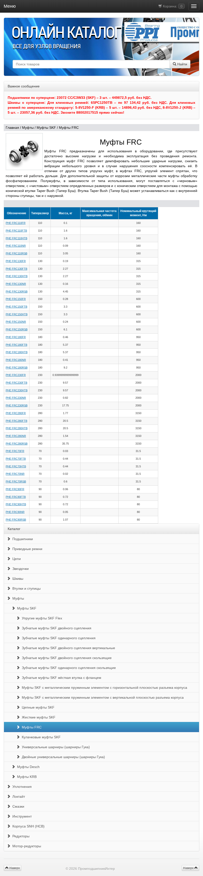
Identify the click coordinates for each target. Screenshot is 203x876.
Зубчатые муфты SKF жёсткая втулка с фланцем (60, 678)
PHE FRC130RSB (16, 291)
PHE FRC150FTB (16, 306)
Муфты (28, 128)
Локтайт (17, 796)
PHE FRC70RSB (16, 481)
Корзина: (172, 6)
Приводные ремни (26, 549)
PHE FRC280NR (16, 435)
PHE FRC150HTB (16, 314)
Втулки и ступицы (25, 588)
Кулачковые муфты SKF (40, 737)
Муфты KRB (26, 777)
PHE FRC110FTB (16, 230)
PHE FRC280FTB (16, 420)
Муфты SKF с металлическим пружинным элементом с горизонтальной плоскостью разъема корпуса (103, 688)
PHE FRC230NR (16, 397)
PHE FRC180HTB (16, 352)
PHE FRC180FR (16, 337)
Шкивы (16, 579)
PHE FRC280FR (16, 413)
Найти (181, 64)
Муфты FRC (69, 128)
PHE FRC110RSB (16, 253)
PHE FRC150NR (16, 321)
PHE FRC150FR (16, 298)
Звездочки (19, 569)
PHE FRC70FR (15, 451)
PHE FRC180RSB (16, 367)
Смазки (17, 806)
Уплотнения (21, 787)
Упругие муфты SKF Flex (41, 618)
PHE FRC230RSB (16, 405)
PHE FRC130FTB (16, 268)
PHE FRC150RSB (16, 329)
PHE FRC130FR (16, 261)
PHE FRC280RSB (16, 443)
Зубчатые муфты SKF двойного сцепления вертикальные (67, 648)
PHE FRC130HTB (16, 276)
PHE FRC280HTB (16, 428)
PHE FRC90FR (15, 489)
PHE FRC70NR (15, 473)
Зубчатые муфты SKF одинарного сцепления (58, 638)
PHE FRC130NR (16, 283)
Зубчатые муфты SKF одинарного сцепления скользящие (68, 668)
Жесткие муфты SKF (37, 717)
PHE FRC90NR (15, 511)
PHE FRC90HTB (16, 504)
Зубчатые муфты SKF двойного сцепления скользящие (66, 658)
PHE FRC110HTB (16, 238)
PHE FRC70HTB (16, 466)
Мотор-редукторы (25, 846)
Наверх (188, 868)
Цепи (15, 559)
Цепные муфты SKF (37, 707)
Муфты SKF (46, 128)
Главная (12, 128)
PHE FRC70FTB (16, 458)
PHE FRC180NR (16, 359)
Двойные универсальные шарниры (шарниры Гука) (62, 757)
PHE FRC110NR (16, 245)
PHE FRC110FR (15, 222)
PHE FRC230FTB (16, 382)
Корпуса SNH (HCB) (27, 826)
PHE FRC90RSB (16, 519)
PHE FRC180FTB (16, 344)
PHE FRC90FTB (16, 496)
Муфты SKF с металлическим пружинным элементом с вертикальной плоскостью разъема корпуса (102, 697)
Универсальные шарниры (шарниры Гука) (55, 747)
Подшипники (21, 539)
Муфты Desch (27, 767)
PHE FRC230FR (16, 374)
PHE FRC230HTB (16, 390)
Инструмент (21, 816)
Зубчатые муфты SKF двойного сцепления (55, 628)
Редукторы (19, 836)
